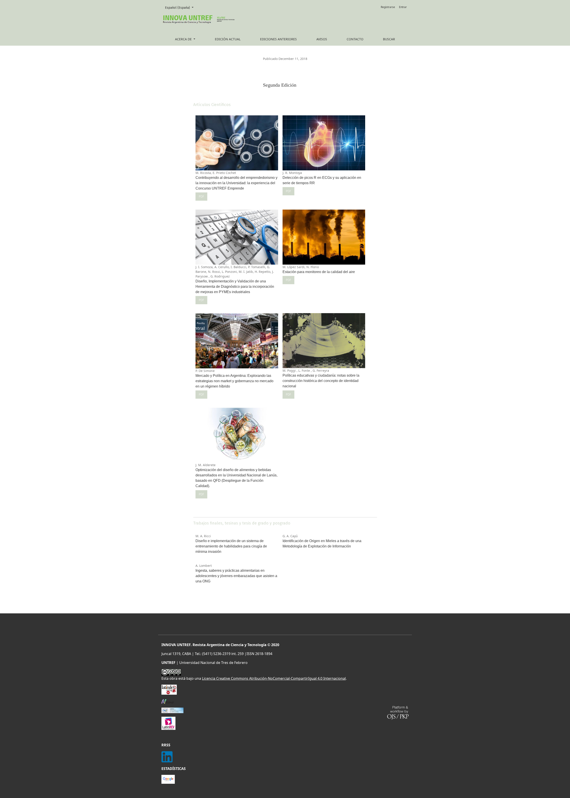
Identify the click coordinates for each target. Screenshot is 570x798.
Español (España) (181, 8)
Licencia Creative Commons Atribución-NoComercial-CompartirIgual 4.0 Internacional (274, 678)
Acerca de (184, 39)
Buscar (389, 39)
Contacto (355, 39)
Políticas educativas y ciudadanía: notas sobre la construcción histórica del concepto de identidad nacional (321, 380)
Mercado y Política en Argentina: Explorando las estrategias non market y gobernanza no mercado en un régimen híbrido (234, 381)
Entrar (403, 7)
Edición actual (227, 39)
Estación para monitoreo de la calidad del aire (319, 272)
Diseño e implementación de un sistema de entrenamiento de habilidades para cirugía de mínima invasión (231, 546)
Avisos (321, 39)
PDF (201, 196)
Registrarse (388, 7)
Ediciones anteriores (278, 39)
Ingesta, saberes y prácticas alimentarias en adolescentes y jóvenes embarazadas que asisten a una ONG (236, 576)
